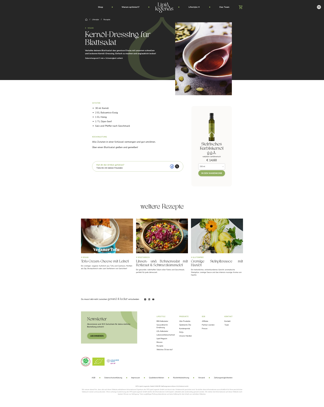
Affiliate (205, 321)
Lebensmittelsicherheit (166, 335)
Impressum (135, 377)
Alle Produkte (184, 321)
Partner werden (208, 325)
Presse (204, 328)
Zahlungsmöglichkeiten (223, 377)
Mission (160, 342)
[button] (194, 7)
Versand (201, 377)
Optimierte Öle (185, 325)
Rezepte (107, 19)
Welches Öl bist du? (165, 349)
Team (226, 325)
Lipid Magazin (162, 338)
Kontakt (227, 321)
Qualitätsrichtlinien (156, 377)
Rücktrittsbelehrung (181, 377)
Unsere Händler (185, 336)
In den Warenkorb (211, 173)
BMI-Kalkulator (162, 321)
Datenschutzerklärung (113, 377)
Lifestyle (95, 19)
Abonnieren (97, 336)
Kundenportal (184, 328)
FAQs (181, 332)
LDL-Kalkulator (162, 331)
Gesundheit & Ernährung (162, 326)
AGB (93, 377)
